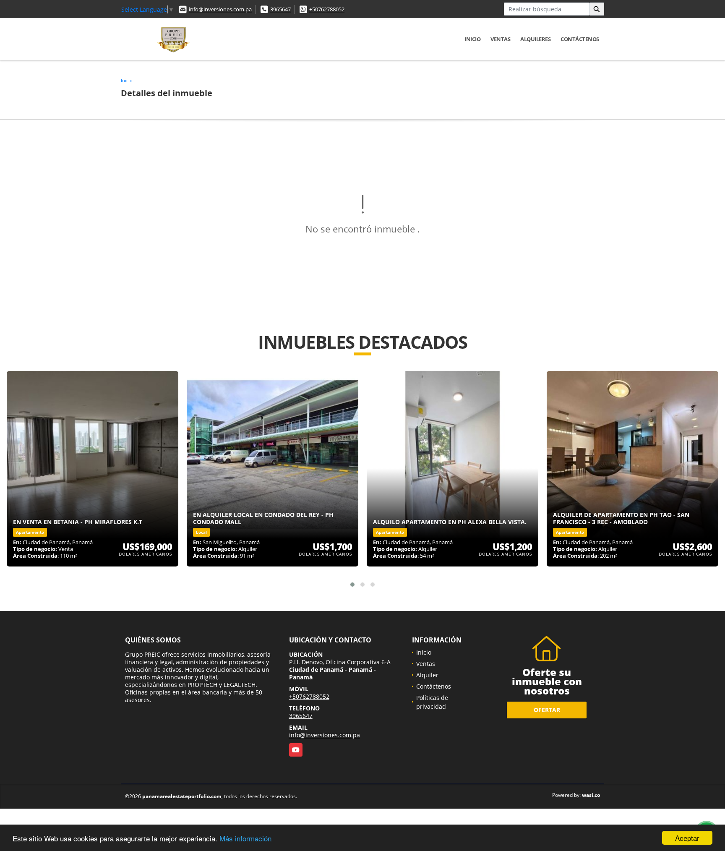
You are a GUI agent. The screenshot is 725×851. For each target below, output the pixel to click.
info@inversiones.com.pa (220, 9)
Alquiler (427, 675)
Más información (245, 838)
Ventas (500, 39)
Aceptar (687, 838)
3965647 (280, 9)
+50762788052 (326, 9)
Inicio (472, 39)
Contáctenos (580, 39)
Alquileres (535, 39)
